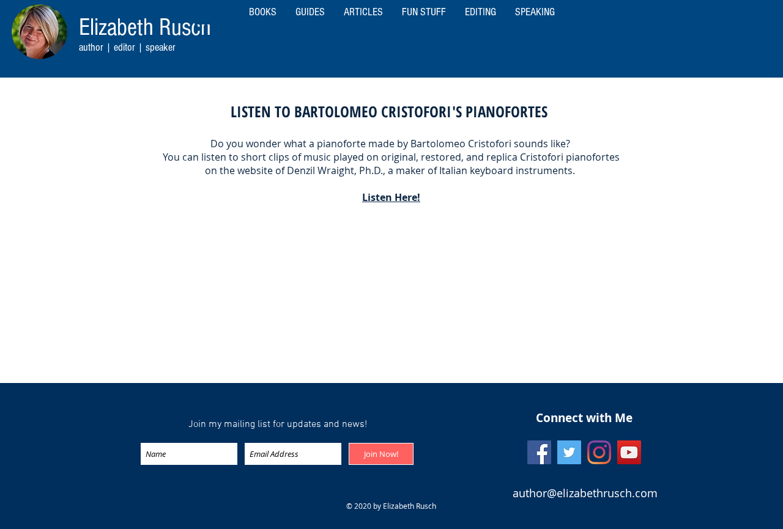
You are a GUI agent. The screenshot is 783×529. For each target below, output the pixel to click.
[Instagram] (599, 452)
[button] (534, 12)
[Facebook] (539, 452)
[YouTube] (629, 452)
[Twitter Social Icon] (569, 452)
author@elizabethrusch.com (585, 493)
